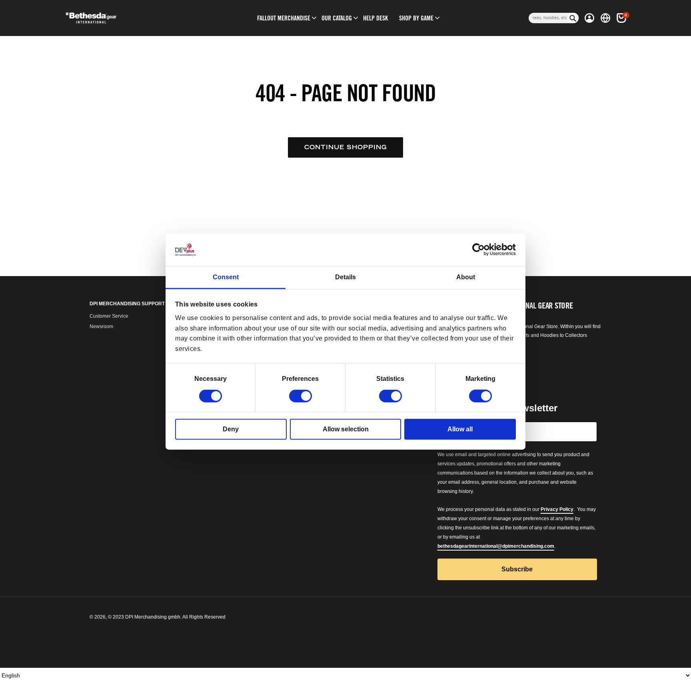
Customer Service (109, 316)
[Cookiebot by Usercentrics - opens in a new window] (481, 249)
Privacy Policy (557, 509)
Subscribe (517, 569)
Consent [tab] (226, 277)
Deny (231, 429)
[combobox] (548, 18)
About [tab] (465, 277)
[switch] (300, 396)
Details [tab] (345, 277)
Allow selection (346, 429)
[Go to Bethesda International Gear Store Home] (124, 18)
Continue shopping (345, 147)
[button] (283, 18)
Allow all (460, 429)
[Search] (573, 18)
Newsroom (101, 326)
